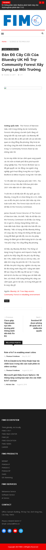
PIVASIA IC (6, 468)
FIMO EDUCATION (9, 440)
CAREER (5, 447)
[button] (40, 2)
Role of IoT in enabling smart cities (20, 352)
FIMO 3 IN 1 (6, 431)
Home (4, 41)
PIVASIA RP (6, 471)
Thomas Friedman (13, 356)
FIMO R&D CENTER (9, 434)
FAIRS (4, 474)
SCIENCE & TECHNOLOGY (20, 41)
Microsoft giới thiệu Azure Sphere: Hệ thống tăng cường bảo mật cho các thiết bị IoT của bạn (22, 378)
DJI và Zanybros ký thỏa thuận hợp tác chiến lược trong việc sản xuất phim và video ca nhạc (22, 364)
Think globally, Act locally (11, 427)
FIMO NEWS (6, 444)
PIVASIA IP (6, 464)
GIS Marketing (7, 477)
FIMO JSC (5, 437)
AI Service (5, 498)
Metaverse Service (9, 491)
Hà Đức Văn (10, 384)
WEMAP (5, 461)
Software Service (8, 495)
